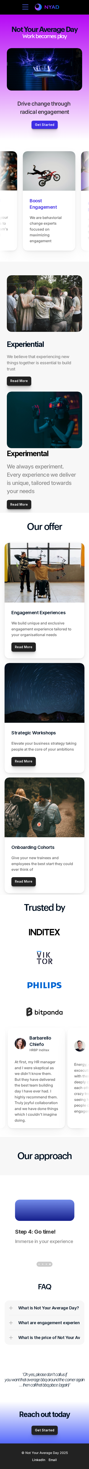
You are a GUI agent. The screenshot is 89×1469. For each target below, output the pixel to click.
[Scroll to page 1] (39, 1264)
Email (53, 1460)
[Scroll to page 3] (46, 1264)
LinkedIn (38, 1460)
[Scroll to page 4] (50, 1264)
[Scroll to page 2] (42, 1264)
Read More (19, 504)
